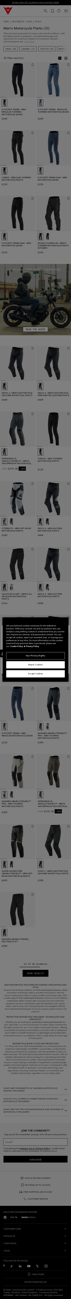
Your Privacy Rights (35, 655)
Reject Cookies (35, 664)
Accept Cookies (35, 673)
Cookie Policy (16, 646)
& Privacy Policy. (31, 646)
